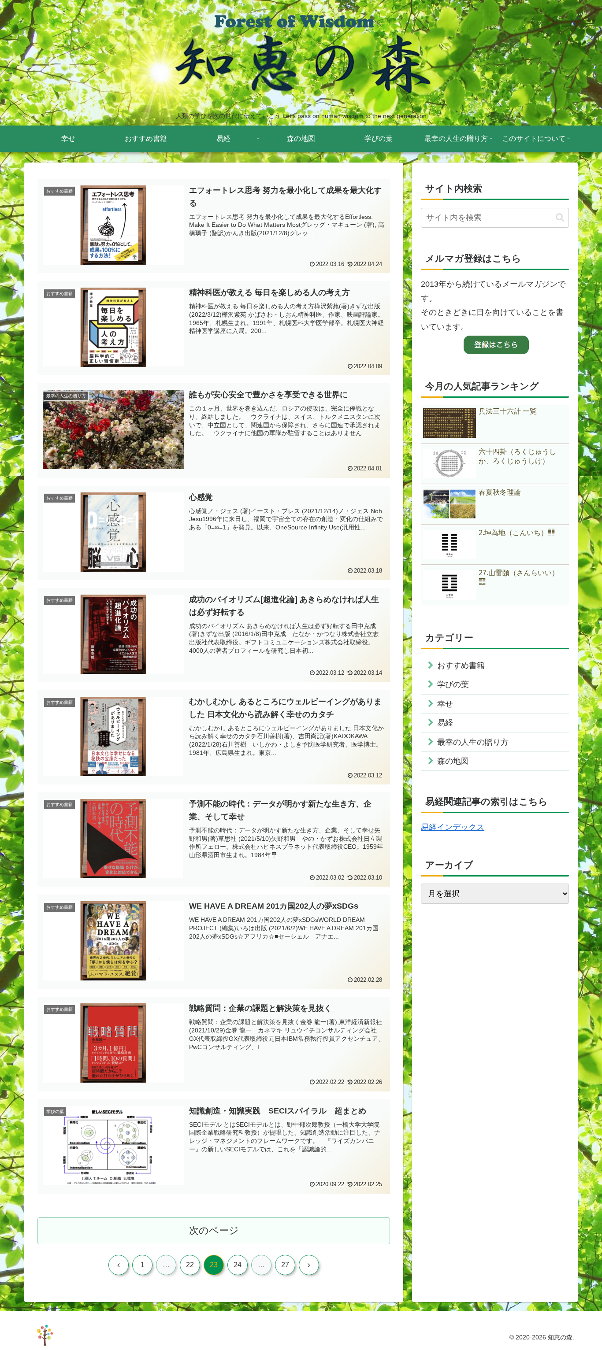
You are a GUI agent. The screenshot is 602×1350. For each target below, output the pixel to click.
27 (285, 1265)
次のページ (214, 1230)
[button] (560, 217)
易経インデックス (452, 827)
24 (238, 1265)
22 (190, 1265)
